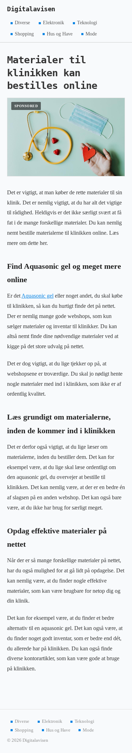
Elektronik (53, 22)
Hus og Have (60, 33)
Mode (91, 33)
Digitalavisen (31, 9)
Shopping (24, 33)
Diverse (22, 22)
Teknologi (87, 22)
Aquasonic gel (37, 296)
